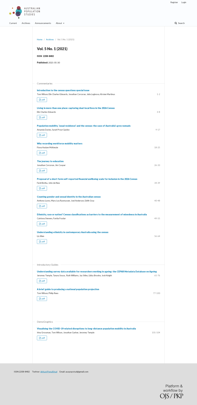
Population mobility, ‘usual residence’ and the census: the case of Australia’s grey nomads (84, 125)
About (59, 23)
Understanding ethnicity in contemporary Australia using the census (72, 232)
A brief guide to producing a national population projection (68, 289)
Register (174, 2)
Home (39, 39)
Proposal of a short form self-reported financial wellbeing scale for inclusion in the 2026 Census (87, 179)
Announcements (43, 23)
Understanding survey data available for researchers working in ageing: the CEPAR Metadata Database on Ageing (97, 271)
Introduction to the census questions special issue (63, 90)
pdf (43, 99)
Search (181, 23)
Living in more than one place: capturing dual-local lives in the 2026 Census (76, 108)
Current (13, 23)
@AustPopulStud (48, 371)
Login (183, 2)
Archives (26, 23)
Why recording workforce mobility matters (59, 143)
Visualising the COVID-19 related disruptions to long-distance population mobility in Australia (86, 328)
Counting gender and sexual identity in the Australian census (69, 196)
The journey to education (50, 161)
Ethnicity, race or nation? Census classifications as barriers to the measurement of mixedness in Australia (92, 214)
